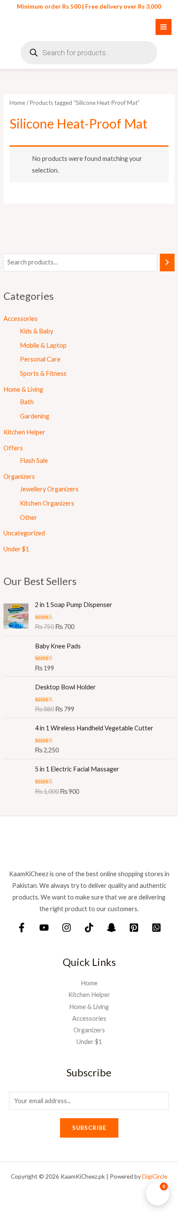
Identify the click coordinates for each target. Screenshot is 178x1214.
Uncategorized (24, 533)
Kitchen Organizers (47, 503)
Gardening (34, 416)
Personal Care (40, 359)
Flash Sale (34, 460)
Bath (27, 402)
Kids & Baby (36, 331)
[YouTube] (44, 927)
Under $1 (16, 549)
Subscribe (89, 1127)
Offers (13, 448)
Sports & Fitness (43, 373)
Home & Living (23, 389)
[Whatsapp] (156, 927)
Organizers (19, 476)
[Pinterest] (134, 927)
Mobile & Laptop (43, 345)
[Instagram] (66, 927)
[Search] (167, 262)
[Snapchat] (111, 927)
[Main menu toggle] (164, 27)
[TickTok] (89, 927)
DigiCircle (154, 1176)
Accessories (20, 318)
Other (28, 517)
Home (17, 102)
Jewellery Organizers (49, 489)
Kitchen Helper (24, 432)
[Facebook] (21, 927)
